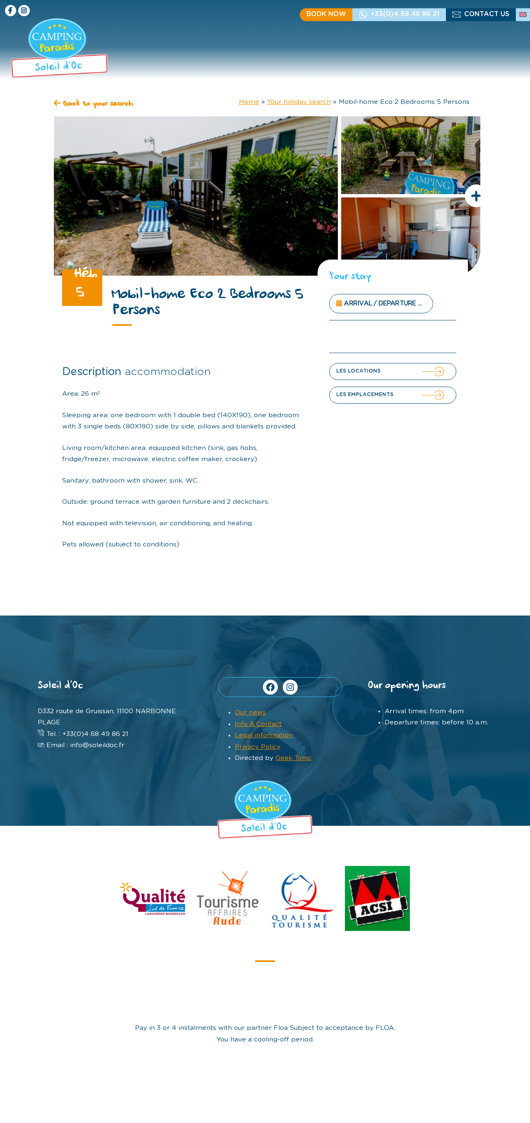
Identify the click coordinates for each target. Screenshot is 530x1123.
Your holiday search (299, 102)
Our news (250, 712)
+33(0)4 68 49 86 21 (405, 14)
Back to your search (97, 104)
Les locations (358, 371)
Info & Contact (258, 724)
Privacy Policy (257, 746)
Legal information (264, 735)
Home (249, 102)
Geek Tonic (293, 758)
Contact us (486, 14)
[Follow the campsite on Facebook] (10, 10)
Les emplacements (364, 394)
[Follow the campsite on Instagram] (23, 10)
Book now (326, 14)
